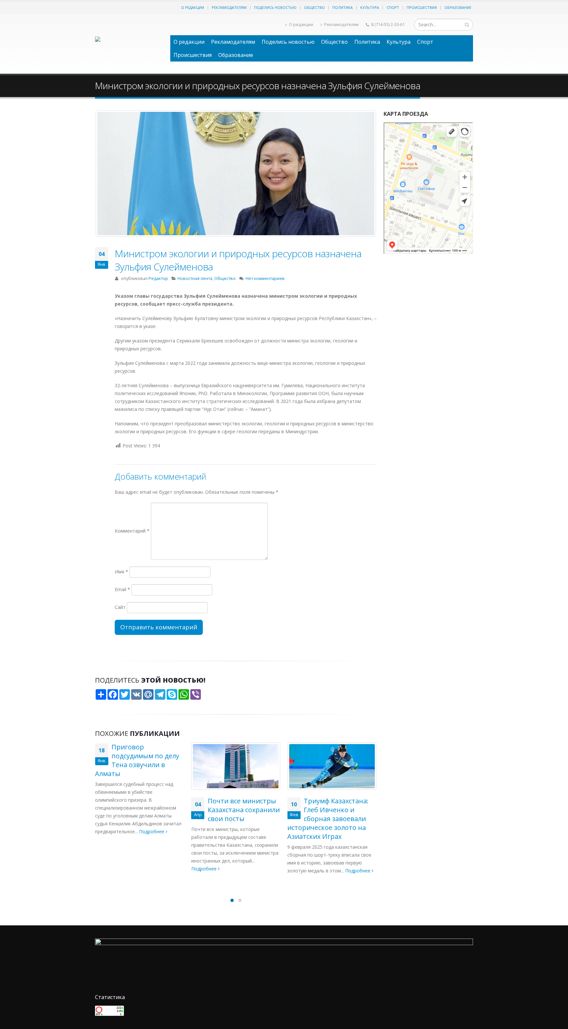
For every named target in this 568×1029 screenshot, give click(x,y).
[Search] (467, 24)
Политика (342, 7)
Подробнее (108, 869)
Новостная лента (195, 278)
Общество (314, 7)
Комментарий (132, 531)
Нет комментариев (265, 278)
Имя (121, 571)
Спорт (393, 7)
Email (122, 589)
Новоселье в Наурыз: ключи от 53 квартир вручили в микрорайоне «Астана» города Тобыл (329, 818)
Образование (457, 7)
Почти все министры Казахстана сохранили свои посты (147, 809)
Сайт (120, 607)
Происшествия (422, 7)
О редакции (192, 7)
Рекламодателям (229, 7)
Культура (369, 7)
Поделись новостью (275, 7)
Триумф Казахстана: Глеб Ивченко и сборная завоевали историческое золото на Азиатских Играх (231, 818)
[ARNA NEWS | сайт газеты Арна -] (129, 44)
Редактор (158, 278)
